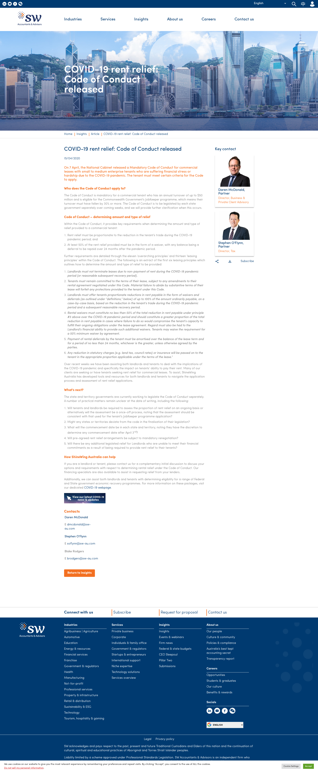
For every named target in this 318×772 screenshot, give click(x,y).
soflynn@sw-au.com (81, 543)
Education (71, 643)
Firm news (166, 643)
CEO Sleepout (168, 654)
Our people (214, 631)
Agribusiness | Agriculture (81, 631)
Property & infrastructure (81, 695)
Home (68, 134)
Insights (141, 19)
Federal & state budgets (175, 649)
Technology (72, 712)
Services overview (124, 678)
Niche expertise (122, 666)
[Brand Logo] (32, 19)
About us (175, 19)
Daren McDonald (76, 517)
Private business (122, 631)
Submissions (167, 666)
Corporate (119, 637)
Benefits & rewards (219, 692)
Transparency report (220, 658)
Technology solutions (126, 672)
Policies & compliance (221, 643)
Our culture (214, 686)
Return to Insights (79, 573)
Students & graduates (221, 681)
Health (68, 672)
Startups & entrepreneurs (129, 654)
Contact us (244, 19)
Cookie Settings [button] (291, 766)
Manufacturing (74, 678)
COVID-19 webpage (97, 487)
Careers (209, 19)
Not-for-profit (73, 683)
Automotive (72, 637)
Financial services (76, 654)
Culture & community (221, 637)
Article (95, 134)
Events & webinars (171, 637)
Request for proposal (179, 613)
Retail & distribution (77, 701)
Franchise (70, 660)
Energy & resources (77, 649)
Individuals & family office (129, 643)
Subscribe (247, 261)
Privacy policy (165, 739)
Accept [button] (308, 766)
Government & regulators (81, 666)
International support (126, 660)
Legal (147, 739)
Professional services (78, 689)
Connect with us (78, 613)
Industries (73, 19)
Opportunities (216, 675)
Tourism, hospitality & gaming (84, 718)
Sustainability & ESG (77, 707)
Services (108, 19)
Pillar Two (165, 660)
